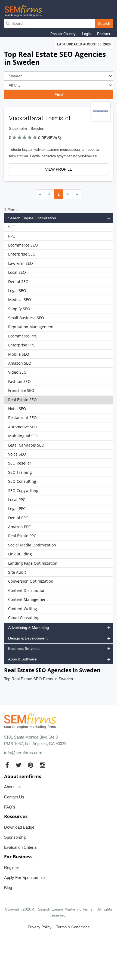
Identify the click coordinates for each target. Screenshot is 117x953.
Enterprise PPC (21, 345)
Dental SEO (18, 281)
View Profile (58, 169)
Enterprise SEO (22, 254)
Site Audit (17, 572)
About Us (12, 787)
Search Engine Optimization (32, 218)
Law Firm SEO (20, 263)
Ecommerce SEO (23, 245)
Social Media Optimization (32, 545)
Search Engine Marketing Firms (65, 909)
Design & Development (28, 638)
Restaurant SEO (22, 417)
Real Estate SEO (22, 399)
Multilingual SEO (23, 435)
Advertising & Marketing (28, 627)
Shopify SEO (19, 308)
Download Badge (19, 827)
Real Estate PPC (22, 535)
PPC (11, 236)
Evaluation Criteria (20, 847)
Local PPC (16, 499)
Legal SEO (17, 290)
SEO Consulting (22, 481)
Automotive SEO (22, 426)
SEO (12, 226)
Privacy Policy (39, 927)
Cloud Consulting (23, 617)
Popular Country (63, 34)
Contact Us (14, 797)
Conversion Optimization (30, 581)
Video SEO (17, 372)
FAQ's (9, 807)
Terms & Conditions (73, 927)
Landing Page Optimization (32, 563)
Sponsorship (15, 837)
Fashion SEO (19, 381)
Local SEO (17, 272)
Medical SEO (19, 299)
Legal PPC (17, 508)
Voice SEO (17, 454)
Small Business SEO (26, 317)
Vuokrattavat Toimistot (40, 118)
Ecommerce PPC (22, 336)
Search (104, 23)
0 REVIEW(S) (49, 138)
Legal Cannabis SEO (26, 445)
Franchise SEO (21, 390)
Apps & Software (22, 659)
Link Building (20, 554)
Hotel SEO (17, 408)
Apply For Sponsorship (24, 877)
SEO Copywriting (23, 490)
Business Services (23, 648)
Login (86, 34)
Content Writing (22, 608)
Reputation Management (31, 326)
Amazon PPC (19, 526)
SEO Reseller (19, 463)
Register (103, 34)
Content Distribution (26, 590)
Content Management (28, 599)
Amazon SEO (19, 363)
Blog (8, 887)
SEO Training (20, 472)
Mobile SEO (18, 354)
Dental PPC (18, 517)
